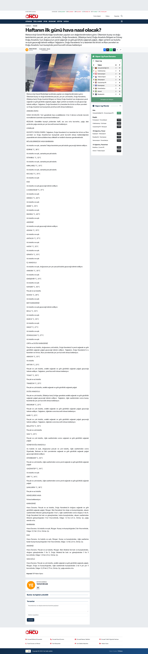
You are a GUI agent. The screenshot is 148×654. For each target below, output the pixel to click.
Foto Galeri (97, 16)
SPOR (45, 21)
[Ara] (122, 16)
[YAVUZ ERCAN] (31, 585)
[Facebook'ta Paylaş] (104, 49)
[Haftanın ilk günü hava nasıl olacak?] (57, 73)
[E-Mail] (38, 588)
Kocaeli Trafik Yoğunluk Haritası (110, 639)
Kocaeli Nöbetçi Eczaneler (35, 639)
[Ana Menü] (122, 21)
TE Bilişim (120, 651)
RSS (29, 651)
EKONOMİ (52, 21)
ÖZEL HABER (37, 21)
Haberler (28, 26)
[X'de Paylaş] (107, 49)
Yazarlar (116, 16)
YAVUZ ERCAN (42, 584)
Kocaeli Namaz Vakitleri (83, 639)
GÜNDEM (28, 21)
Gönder (30, 620)
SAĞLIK (66, 21)
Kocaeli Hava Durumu (58, 639)
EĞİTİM (59, 21)
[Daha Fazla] (114, 49)
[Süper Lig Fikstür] (120, 106)
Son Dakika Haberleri (82, 643)
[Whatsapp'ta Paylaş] (110, 49)
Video (107, 16)
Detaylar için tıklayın (106, 99)
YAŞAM (35, 26)
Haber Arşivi (105, 643)
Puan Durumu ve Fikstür (33, 643)
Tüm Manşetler (56, 643)
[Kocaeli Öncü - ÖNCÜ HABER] (31, 16)
